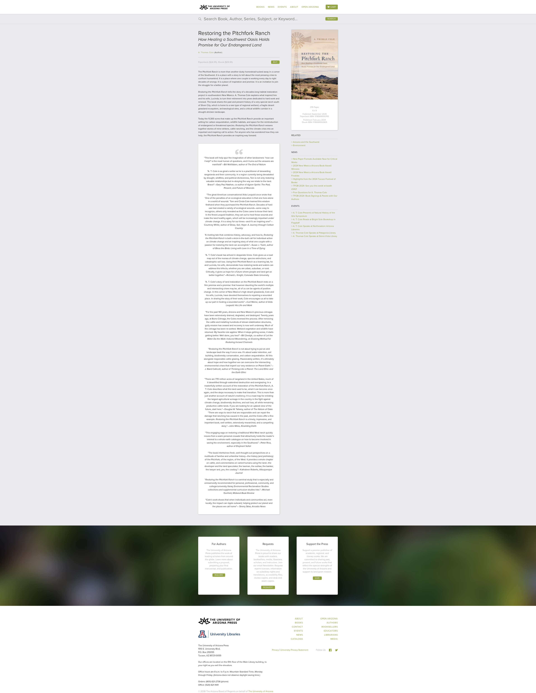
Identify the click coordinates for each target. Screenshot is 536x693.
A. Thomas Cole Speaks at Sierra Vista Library (315, 236)
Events (282, 7)
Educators (331, 630)
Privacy (275, 650)
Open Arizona (310, 7)
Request (268, 587)
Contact (297, 626)
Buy (275, 62)
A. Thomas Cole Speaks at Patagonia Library (314, 232)
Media (334, 638)
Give (317, 578)
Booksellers (329, 626)
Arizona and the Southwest (306, 142)
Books (260, 7)
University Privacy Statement (294, 650)
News (271, 7)
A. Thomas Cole (206, 52)
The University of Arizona (260, 691)
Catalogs (297, 638)
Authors (332, 622)
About (294, 7)
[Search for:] (268, 19)
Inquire (219, 575)
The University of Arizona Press (214, 7)
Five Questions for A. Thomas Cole (310, 192)
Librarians (331, 634)
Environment (299, 145)
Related (296, 135)
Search (331, 18)
